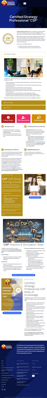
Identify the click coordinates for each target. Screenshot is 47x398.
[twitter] (5, 390)
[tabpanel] (23, 78)
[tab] (23, 54)
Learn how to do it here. (39, 140)
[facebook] (2, 390)
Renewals (15, 154)
